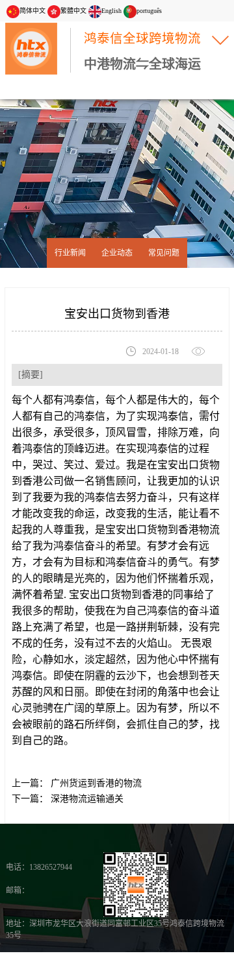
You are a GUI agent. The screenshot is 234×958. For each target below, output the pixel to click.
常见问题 (163, 252)
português (149, 10)
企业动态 (117, 252)
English (111, 10)
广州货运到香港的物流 (95, 783)
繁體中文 (73, 10)
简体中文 (33, 10)
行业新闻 (70, 252)
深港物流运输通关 (86, 799)
